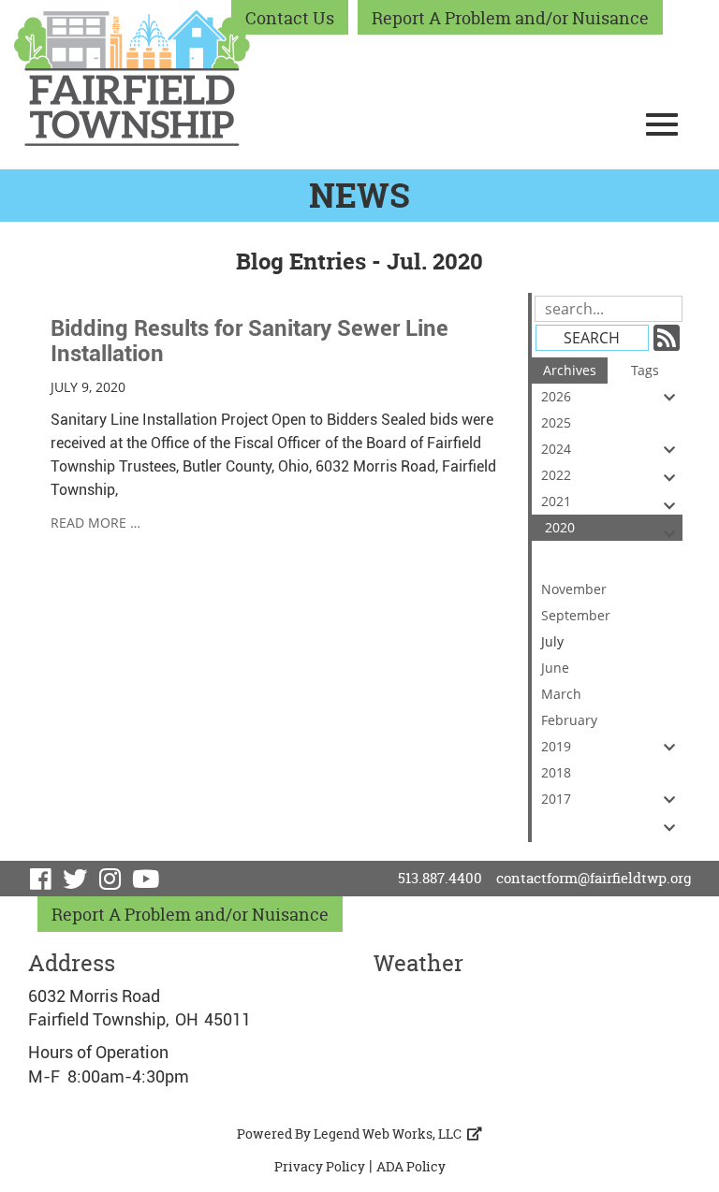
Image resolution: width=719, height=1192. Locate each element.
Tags (645, 370)
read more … (95, 522)
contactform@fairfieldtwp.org (593, 878)
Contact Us (289, 18)
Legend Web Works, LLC (390, 1133)
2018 (556, 772)
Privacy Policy (319, 1166)
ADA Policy (411, 1166)
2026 (556, 396)
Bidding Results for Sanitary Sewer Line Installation (249, 340)
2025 (556, 422)
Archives (569, 370)
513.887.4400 (440, 878)
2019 (556, 746)
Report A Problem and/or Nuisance (510, 18)
